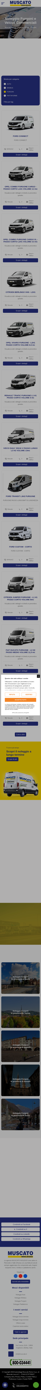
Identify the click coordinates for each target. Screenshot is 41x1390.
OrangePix (26, 712)
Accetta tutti (20, 700)
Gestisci (28, 694)
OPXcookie (15, 712)
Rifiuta (12, 694)
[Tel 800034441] (36, 1385)
